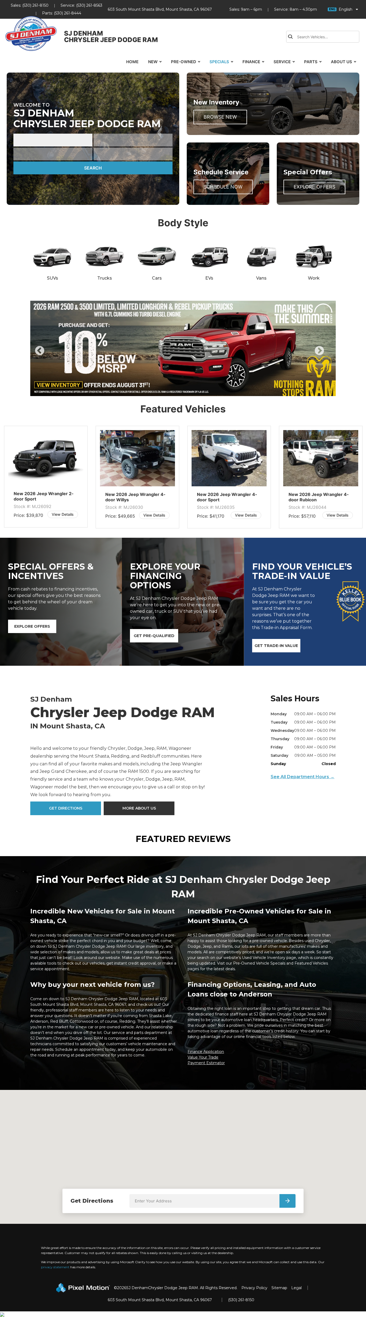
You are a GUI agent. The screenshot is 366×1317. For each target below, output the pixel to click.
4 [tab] (191, 391)
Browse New (220, 117)
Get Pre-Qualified (154, 635)
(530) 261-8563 (89, 5)
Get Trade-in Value (276, 645)
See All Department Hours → (302, 776)
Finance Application (206, 1051)
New (153, 61)
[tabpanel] (183, 348)
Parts (311, 61)
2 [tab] (175, 391)
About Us (341, 61)
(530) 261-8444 (67, 13)
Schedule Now (223, 187)
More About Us (139, 808)
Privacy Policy (254, 1287)
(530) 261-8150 (35, 5)
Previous (51, 354)
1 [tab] (166, 391)
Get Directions (65, 808)
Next (328, 354)
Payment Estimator (206, 1062)
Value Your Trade (203, 1057)
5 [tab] (199, 391)
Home (132, 61)
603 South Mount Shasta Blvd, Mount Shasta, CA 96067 (160, 9)
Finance (251, 61)
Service (282, 61)
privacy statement (55, 1267)
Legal (296, 1287)
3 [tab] (183, 391)
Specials (219, 61)
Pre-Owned (183, 61)
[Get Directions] (287, 1201)
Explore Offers (314, 187)
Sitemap (279, 1287)
